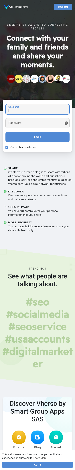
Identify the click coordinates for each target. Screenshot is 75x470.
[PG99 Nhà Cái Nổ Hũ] (11, 79)
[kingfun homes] (58, 79)
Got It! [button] (37, 464)
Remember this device (23, 147)
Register (63, 6)
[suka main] (50, 79)
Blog (37, 447)
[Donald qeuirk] (26, 79)
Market (56, 447)
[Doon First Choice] (42, 79)
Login (37, 137)
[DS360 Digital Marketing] (66, 79)
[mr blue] (34, 79)
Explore (19, 447)
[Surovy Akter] (19, 79)
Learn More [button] (40, 458)
